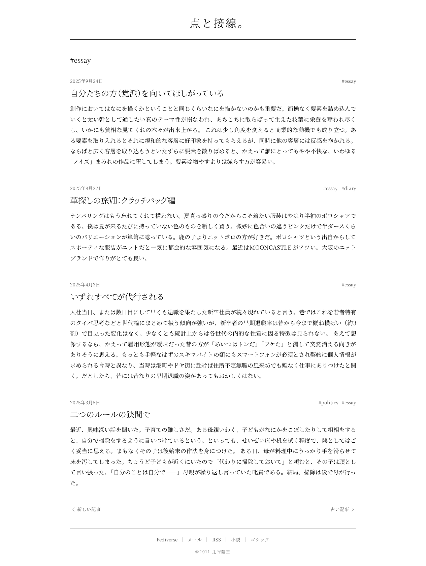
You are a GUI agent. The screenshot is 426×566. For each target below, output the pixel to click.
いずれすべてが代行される (116, 296)
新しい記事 (85, 509)
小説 (235, 539)
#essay (349, 80)
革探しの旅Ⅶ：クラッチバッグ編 (122, 200)
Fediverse (167, 539)
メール (195, 539)
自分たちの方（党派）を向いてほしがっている (146, 93)
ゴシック (260, 539)
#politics (328, 402)
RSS (216, 539)
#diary (348, 188)
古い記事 (343, 509)
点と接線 (213, 22)
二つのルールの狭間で (110, 414)
